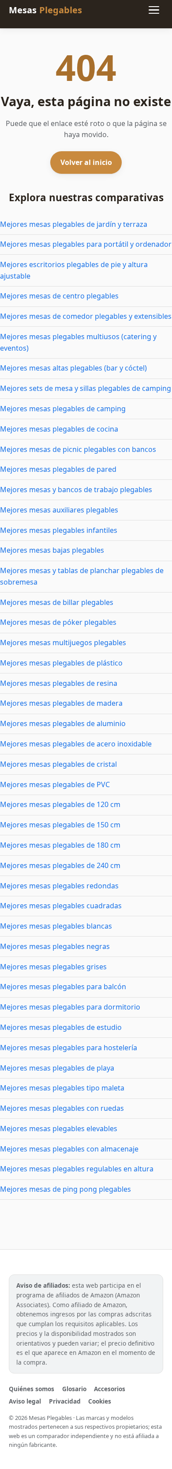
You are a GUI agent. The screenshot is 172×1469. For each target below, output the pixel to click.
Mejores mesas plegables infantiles (58, 530)
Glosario (74, 1389)
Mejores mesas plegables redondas (59, 886)
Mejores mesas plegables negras (55, 946)
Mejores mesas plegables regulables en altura (76, 1169)
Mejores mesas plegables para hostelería (68, 1047)
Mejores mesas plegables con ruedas (62, 1108)
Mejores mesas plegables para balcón (63, 986)
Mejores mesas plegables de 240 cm (60, 865)
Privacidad (65, 1401)
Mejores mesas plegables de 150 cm (60, 825)
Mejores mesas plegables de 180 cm (60, 845)
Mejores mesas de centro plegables (59, 296)
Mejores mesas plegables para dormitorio (70, 1007)
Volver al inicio (86, 162)
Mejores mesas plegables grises (53, 967)
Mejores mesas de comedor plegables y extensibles (86, 316)
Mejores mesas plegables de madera (61, 703)
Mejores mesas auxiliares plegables (59, 510)
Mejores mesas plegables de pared (58, 469)
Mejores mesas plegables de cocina (59, 429)
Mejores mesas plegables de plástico (61, 663)
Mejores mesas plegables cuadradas (61, 905)
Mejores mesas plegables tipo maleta (62, 1088)
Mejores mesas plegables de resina (58, 683)
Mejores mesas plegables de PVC (55, 784)
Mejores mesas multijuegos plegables (63, 642)
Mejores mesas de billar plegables (56, 602)
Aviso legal (25, 1401)
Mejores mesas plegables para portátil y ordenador (86, 244)
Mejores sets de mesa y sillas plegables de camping (85, 388)
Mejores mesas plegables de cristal (58, 764)
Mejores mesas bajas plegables (52, 550)
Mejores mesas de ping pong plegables (65, 1189)
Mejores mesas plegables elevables (58, 1128)
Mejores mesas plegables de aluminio (63, 723)
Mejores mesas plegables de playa (57, 1068)
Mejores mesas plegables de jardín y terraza (73, 224)
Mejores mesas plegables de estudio (61, 1027)
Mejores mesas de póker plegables (58, 622)
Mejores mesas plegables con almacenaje (69, 1149)
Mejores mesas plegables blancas (56, 926)
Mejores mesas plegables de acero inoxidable (76, 744)
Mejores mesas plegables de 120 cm (60, 804)
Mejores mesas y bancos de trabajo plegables (76, 489)
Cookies (99, 1401)
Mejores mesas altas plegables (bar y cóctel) (73, 368)
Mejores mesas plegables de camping (63, 408)
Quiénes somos (31, 1389)
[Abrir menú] (154, 10)
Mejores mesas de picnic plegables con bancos (78, 449)
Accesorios (109, 1389)
